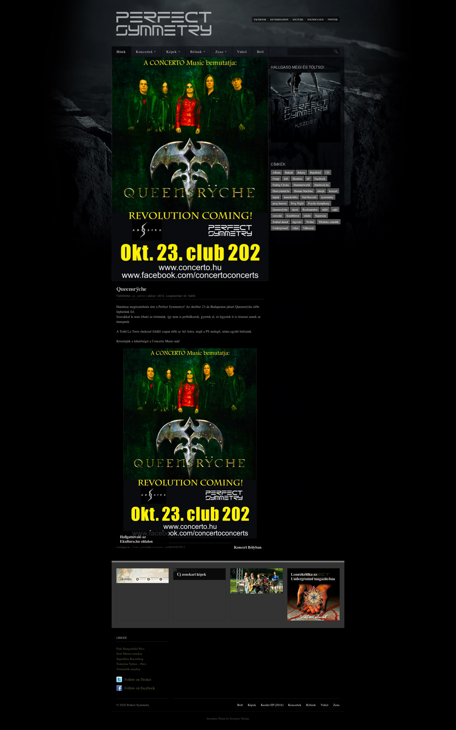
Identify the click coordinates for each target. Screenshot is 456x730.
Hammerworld (302, 185)
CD (327, 172)
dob (286, 178)
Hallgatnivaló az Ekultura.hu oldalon (136, 538)
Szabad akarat (280, 222)
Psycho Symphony (318, 203)
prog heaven (279, 203)
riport (295, 209)
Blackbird (315, 172)
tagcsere (297, 222)
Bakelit (289, 172)
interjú (320, 191)
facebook (260, 19)
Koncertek (146, 51)
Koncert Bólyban (247, 547)
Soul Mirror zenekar (129, 653)
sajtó (334, 209)
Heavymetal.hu (281, 191)
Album (276, 172)
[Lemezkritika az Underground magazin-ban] (313, 594)
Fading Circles (281, 185)
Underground (280, 228)
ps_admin (138, 295)
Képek (173, 51)
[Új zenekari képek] (199, 594)
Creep (276, 178)
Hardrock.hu (321, 185)
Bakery (301, 172)
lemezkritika (290, 197)
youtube (297, 19)
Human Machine (303, 191)
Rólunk (197, 51)
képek (276, 197)
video (295, 228)
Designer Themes (239, 718)
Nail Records (309, 197)
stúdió (307, 215)
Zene (221, 51)
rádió (325, 209)
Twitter (310, 222)
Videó (242, 51)
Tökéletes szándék (328, 222)
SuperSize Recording (129, 659)
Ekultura (297, 178)
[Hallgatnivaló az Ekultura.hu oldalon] (142, 575)
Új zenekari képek (191, 574)
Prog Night (297, 203)
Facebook (319, 178)
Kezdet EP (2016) (272, 704)
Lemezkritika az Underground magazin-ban (313, 576)
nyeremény (327, 197)
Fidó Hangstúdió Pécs (130, 648)
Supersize (320, 215)
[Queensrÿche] (190, 173)
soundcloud (315, 19)
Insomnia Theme (216, 718)
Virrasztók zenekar (128, 669)
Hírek (121, 51)
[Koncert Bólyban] (256, 580)
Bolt (260, 51)
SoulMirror (292, 215)
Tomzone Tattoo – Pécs (131, 664)
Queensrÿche (174, 546)
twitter (333, 19)
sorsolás (277, 215)
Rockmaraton (310, 209)
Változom (308, 228)
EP (308, 178)
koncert (333, 191)
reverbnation (279, 19)
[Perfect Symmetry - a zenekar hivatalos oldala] (163, 33)
